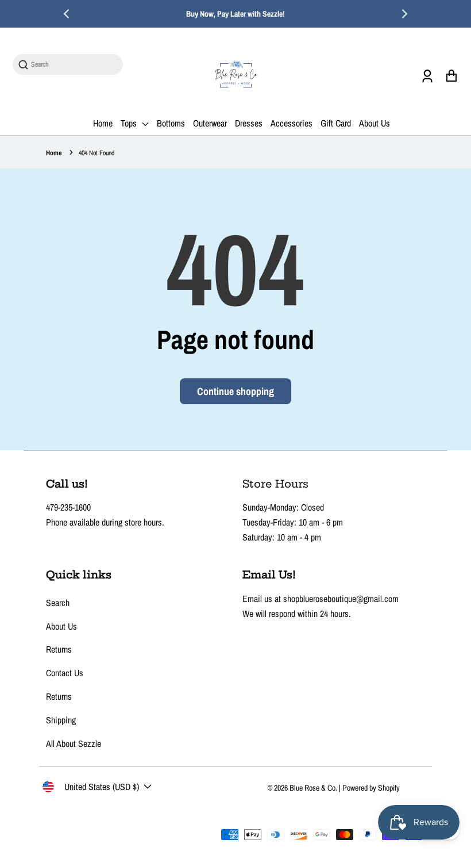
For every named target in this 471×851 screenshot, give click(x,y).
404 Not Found (96, 153)
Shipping (61, 720)
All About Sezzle (73, 743)
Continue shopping (235, 391)
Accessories (291, 123)
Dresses (248, 123)
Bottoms (171, 123)
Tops (130, 123)
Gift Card (336, 123)
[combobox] (73, 64)
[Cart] (451, 75)
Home (103, 123)
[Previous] (67, 13)
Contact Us (64, 672)
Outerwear (210, 123)
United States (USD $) (101, 786)
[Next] (403, 13)
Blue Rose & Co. (314, 788)
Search (58, 602)
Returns (59, 649)
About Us (374, 123)
